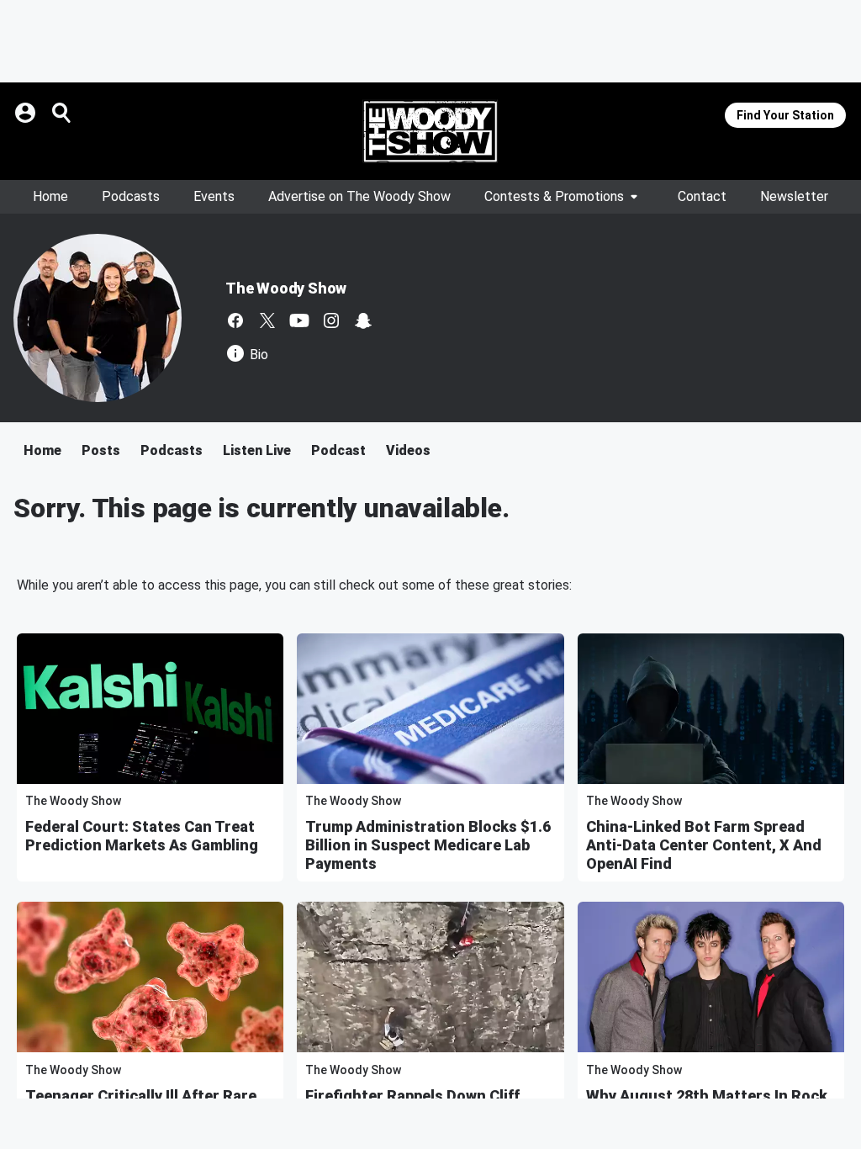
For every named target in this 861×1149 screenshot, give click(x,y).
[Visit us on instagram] (331, 320)
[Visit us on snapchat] (363, 320)
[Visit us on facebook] (235, 320)
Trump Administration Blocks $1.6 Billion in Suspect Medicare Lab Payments (428, 845)
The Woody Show (285, 288)
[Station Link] (430, 131)
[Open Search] (62, 113)
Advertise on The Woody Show (359, 196)
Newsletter (794, 196)
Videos (408, 450)
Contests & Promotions (554, 196)
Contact (702, 196)
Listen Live (257, 450)
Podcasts (131, 196)
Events (214, 196)
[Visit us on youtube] (299, 320)
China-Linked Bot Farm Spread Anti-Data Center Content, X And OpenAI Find (703, 845)
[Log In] (27, 113)
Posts (101, 450)
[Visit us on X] (267, 320)
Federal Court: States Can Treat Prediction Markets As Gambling (141, 836)
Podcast (338, 450)
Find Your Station (785, 115)
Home (50, 196)
